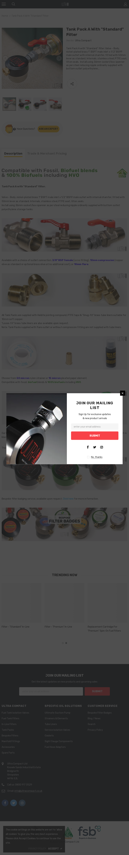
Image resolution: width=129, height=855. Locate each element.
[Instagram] (101, 447)
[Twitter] (94, 447)
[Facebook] (87, 447)
